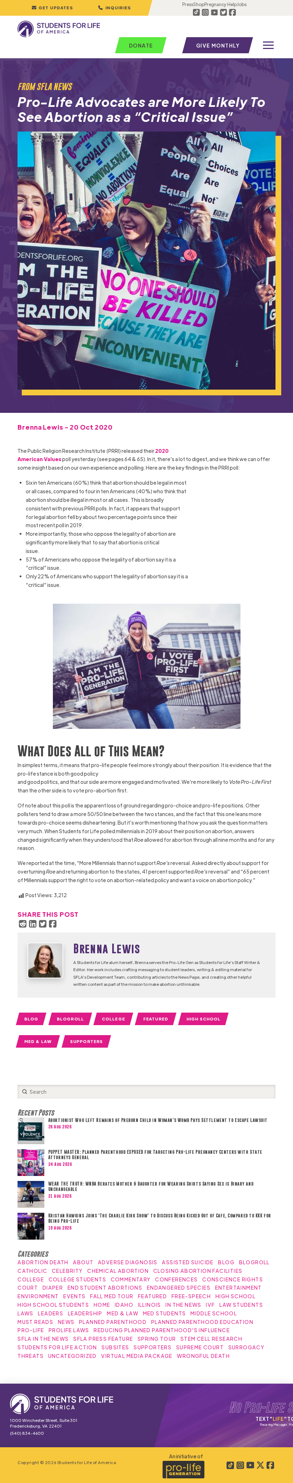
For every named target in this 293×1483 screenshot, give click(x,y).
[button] (114, 8)
